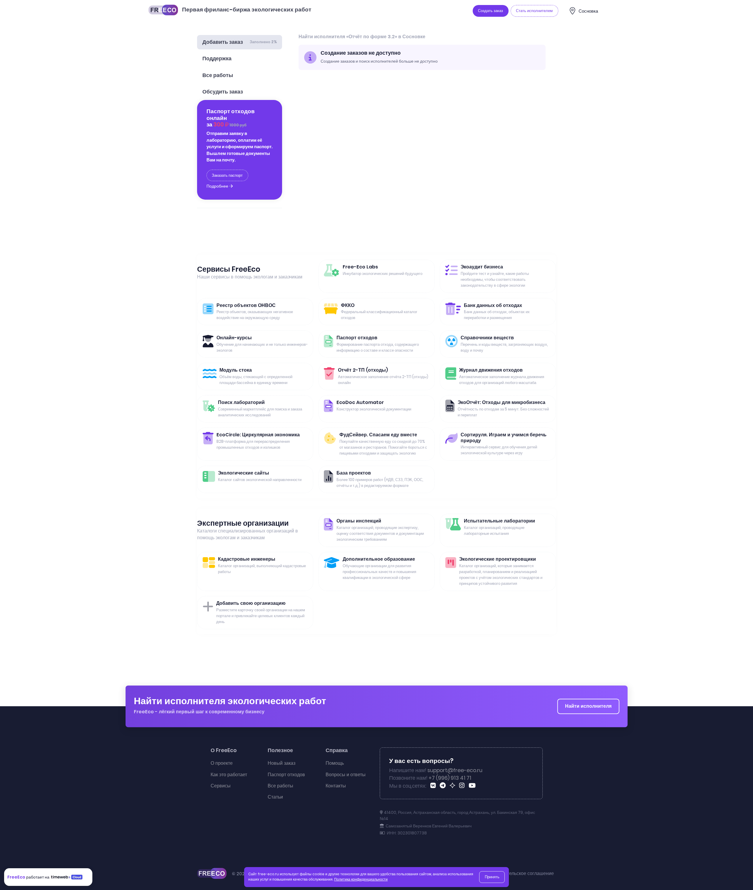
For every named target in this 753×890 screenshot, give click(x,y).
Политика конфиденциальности (361, 879)
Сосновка (588, 11)
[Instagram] (463, 786)
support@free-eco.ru (454, 770)
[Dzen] (453, 786)
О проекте (222, 763)
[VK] (434, 786)
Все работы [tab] (217, 75)
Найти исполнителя (588, 706)
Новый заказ (281, 763)
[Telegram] (444, 786)
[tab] (239, 42)
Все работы (280, 785)
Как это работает (229, 774)
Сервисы (221, 785)
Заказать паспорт (227, 175)
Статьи (275, 797)
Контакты (336, 785)
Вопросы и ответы (346, 774)
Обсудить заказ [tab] (222, 91)
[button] (742, 873)
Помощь (335, 763)
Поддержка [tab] (216, 58)
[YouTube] (473, 786)
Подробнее (217, 186)
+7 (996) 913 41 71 (450, 778)
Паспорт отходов (286, 774)
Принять (492, 877)
